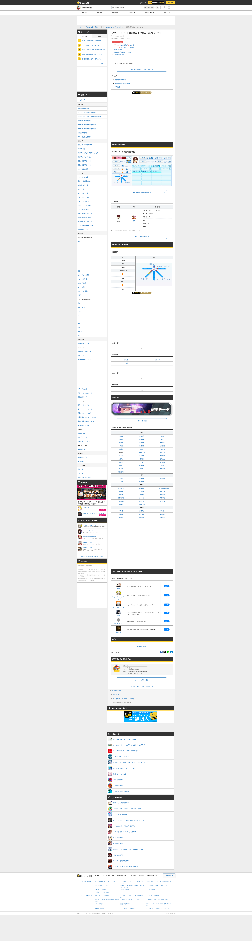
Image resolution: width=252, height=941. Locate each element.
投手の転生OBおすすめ (84, 165)
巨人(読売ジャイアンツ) (84, 351)
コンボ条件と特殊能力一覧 (85, 225)
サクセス (99, 13)
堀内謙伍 (162, 478)
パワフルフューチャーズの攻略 (91, 45)
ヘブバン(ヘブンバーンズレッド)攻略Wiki (157, 900)
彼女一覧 (132, 45)
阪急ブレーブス (82, 437)
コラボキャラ (132, 47)
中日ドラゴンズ (82, 389)
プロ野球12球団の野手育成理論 (87, 125)
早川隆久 (121, 436)
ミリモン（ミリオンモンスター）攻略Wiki (157, 908)
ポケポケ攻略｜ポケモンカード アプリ (156, 885)
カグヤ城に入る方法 (83, 209)
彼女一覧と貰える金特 (84, 137)
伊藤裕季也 (121, 498)
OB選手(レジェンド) (83, 449)
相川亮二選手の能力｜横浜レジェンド (92, 59)
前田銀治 (141, 511)
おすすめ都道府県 (83, 169)
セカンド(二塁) (82, 283)
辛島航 (121, 456)
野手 (79, 271)
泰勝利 (121, 442)
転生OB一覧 (81, 149)
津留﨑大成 (142, 452)
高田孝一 (162, 452)
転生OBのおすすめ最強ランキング (88, 153)
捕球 (79, 335)
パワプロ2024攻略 (117, 691)
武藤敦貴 (121, 514)
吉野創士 (162, 511)
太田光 (121, 478)
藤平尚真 (162, 462)
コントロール (81, 307)
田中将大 (141, 465)
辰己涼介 (162, 514)
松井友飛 (162, 449)
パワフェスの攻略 (83, 177)
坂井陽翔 (162, 446)
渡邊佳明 (162, 494)
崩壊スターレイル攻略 (100, 890)
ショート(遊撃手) (83, 291)
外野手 (80, 295)
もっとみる (102, 63)
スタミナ (80, 311)
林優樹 (142, 449)
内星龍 (121, 469)
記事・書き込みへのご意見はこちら (143, 687)
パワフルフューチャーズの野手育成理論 (89, 117)
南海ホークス (81, 433)
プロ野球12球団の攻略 (84, 121)
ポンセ (162, 465)
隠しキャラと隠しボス (84, 181)
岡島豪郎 (162, 517)
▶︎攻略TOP (82, 100)
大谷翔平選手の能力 (119, 54)
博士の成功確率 (124, 45)
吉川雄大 (141, 442)
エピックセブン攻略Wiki (152, 895)
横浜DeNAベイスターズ (84, 359)
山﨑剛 (142, 494)
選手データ (167, 13)
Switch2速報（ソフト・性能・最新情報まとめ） (159, 881)
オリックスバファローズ (85, 409)
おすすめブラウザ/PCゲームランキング (92, 556)
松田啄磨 (141, 446)
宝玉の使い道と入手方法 (85, 221)
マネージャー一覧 (83, 193)
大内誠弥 (121, 446)
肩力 (79, 327)
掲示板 (99, 36)
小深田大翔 (121, 501)
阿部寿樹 (162, 498)
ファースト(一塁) (83, 279)
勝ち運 (126, 360)
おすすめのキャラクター (85, 197)
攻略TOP (84, 13)
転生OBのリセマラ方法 (84, 157)
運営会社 (141, 875)
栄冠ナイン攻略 (118, 50)
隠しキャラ (124, 47)
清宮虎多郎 (121, 472)
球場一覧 (80, 469)
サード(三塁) (81, 287)
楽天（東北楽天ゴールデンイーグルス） (123, 699)
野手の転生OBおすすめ (84, 161)
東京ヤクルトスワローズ (85, 393)
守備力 (80, 331)
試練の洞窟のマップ (83, 229)
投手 (79, 241)
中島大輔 (121, 511)
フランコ (162, 501)
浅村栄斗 (121, 504)
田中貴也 (141, 482)
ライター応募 (169, 875)
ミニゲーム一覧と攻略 (84, 205)
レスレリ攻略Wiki (99, 904)
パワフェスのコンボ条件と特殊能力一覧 (93, 50)
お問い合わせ (132, 875)
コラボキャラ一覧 (83, 185)
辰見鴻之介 (121, 488)
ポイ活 (144, 2)
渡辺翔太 (121, 465)
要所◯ (126, 363)
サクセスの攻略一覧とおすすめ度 (91, 40)
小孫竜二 (162, 439)
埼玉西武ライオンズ (83, 425)
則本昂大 (121, 459)
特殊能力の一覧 (82, 457)
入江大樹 (162, 491)
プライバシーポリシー (108, 875)
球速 (79, 303)
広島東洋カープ (82, 397)
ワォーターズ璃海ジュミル (162, 488)
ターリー (141, 462)
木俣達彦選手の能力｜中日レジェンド (92, 54)
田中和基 (141, 514)
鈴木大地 (141, 498)
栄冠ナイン (115, 13)
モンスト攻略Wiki (151, 890)
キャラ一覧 (81, 189)
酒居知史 (162, 459)
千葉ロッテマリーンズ (84, 413)
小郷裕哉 (141, 517)
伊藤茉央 (141, 439)
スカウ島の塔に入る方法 (85, 213)
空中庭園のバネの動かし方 (85, 217)
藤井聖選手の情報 (120, 80)
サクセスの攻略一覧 (83, 108)
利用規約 (96, 875)
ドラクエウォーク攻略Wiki (101, 892)
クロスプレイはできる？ (85, 477)
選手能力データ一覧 (83, 343)
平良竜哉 (121, 491)
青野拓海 (141, 491)
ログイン (171, 2)
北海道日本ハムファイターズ (86, 421)
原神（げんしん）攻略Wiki (101, 895)
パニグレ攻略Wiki (99, 908)
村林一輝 (141, 501)
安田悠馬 (141, 478)
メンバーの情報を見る (141, 680)
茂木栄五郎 (142, 504)
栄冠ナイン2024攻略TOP (85, 145)
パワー (80, 319)
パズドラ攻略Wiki (125, 890)
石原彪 (121, 482)
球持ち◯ (157, 360)
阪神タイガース (82, 355)
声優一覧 (80, 473)
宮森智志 (141, 436)
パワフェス (131, 13)
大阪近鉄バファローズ (84, 441)
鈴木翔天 (121, 462)
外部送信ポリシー (121, 875)
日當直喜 (121, 439)
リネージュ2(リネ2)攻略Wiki (127, 908)
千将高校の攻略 (82, 133)
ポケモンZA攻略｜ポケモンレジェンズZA (105, 881)
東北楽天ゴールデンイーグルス (87, 417)
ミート (80, 315)
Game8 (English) (152, 875)
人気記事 (84, 36)
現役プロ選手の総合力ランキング (122, 52)
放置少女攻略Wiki (125, 904)
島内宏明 (121, 517)
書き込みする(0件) (142, 646)
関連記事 (117, 87)
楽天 (134, 221)
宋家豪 (142, 459)
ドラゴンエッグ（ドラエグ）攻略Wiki (130, 900)
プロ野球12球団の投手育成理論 (87, 129)
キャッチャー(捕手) (83, 275)
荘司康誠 (162, 469)
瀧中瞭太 (162, 456)
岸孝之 (142, 469)
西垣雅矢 (162, 442)
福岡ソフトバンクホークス (85, 405)
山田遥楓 (141, 488)
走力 (79, 323)
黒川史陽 (121, 494)
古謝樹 (121, 449)
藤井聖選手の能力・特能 (122, 83)
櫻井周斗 (162, 436)
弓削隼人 (141, 456)
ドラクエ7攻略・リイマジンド (102, 885)
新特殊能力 (81, 461)
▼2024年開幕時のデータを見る (142, 192)
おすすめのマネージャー (85, 201)
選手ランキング (149, 13)
